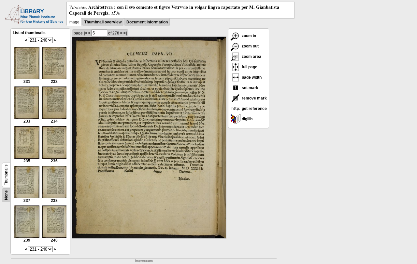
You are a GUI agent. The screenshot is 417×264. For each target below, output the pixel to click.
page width (251, 77)
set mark (249, 88)
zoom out (250, 46)
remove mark (254, 98)
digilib (246, 119)
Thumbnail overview (103, 22)
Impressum (144, 260)
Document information (147, 22)
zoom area (251, 56)
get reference (254, 108)
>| (125, 33)
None (6, 195)
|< (85, 33)
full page (249, 67)
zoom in (248, 35)
